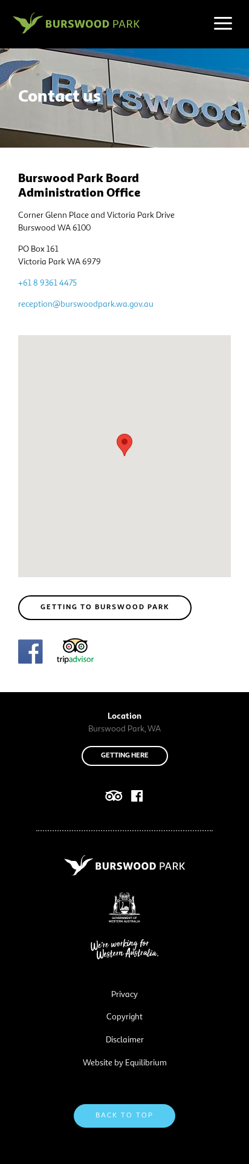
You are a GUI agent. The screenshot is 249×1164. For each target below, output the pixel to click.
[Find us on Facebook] (30, 653)
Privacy (124, 994)
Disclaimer (125, 1040)
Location (124, 716)
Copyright (124, 1017)
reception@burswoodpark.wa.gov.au (86, 304)
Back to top (124, 1115)
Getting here (125, 755)
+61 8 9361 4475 (47, 283)
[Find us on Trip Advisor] (75, 653)
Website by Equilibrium (125, 1063)
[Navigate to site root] (76, 23)
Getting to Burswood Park (104, 607)
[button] (124, 445)
